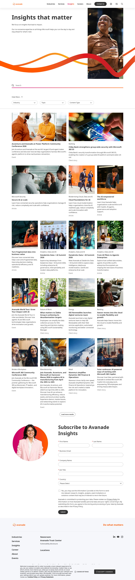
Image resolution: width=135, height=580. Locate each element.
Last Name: (97, 441)
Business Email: (64, 451)
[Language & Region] (112, 4)
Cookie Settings (83, 572)
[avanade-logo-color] (17, 4)
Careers (80, 4)
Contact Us (100, 4)
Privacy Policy (112, 499)
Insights (71, 4)
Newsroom (45, 537)
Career (15, 549)
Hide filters (16, 97)
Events (15, 558)
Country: (62, 479)
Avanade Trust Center (51, 540)
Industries (51, 4)
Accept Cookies (105, 572)
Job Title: (62, 470)
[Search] (122, 4)
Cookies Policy (32, 577)
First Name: (63, 441)
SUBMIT (63, 512)
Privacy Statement (47, 577)
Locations (45, 550)
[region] (67, 571)
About (88, 4)
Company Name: (65, 460)
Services (61, 4)
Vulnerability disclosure (49, 544)
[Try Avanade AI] (116, 4)
